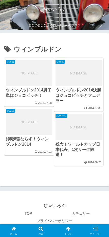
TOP (28, 213)
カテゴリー (81, 213)
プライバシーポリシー (54, 221)
